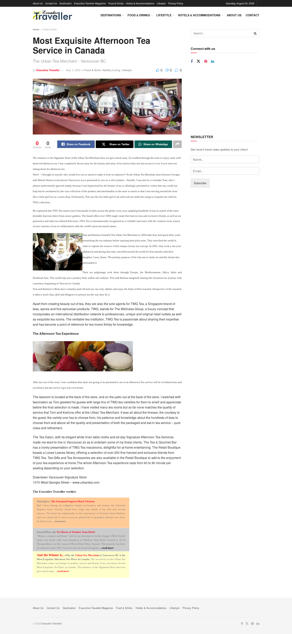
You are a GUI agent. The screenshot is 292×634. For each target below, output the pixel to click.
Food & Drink (50, 29)
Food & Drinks (116, 3)
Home (36, 29)
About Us (38, 3)
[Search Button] (255, 33)
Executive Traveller (48, 70)
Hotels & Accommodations (140, 3)
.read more (63, 571)
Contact (252, 15)
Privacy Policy (175, 3)
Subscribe (200, 183)
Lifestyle (161, 3)
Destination (65, 3)
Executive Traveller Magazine (90, 3)
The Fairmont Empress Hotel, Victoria (72, 501)
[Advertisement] (225, 99)
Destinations (111, 15)
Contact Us (51, 3)
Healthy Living (111, 70)
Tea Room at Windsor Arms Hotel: (76, 531)
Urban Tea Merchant (87, 555)
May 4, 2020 (73, 70)
